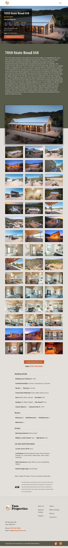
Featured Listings (40, 511)
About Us (41, 506)
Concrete (32, 388)
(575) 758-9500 (36, 366)
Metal (21, 397)
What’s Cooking (54, 510)
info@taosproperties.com (14, 37)
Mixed (25, 397)
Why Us (51, 513)
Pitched (30, 397)
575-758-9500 (12, 33)
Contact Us (53, 517)
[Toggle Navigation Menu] (60, 3)
